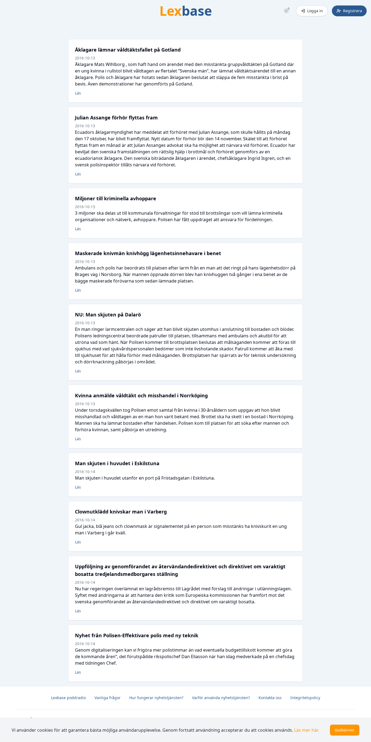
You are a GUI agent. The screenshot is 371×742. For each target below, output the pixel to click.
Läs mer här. (306, 730)
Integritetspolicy (305, 697)
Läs (78, 93)
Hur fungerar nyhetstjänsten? (156, 697)
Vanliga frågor (108, 697)
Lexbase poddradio (68, 697)
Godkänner (345, 730)
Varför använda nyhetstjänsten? (221, 697)
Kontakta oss (270, 697)
